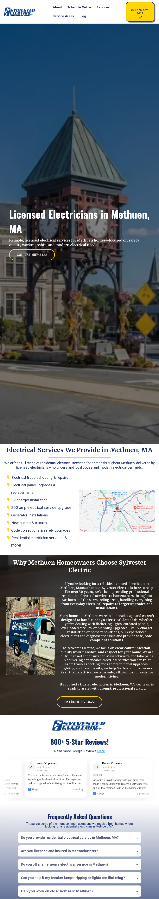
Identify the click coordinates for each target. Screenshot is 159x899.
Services (103, 7)
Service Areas (63, 16)
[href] (117, 511)
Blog (83, 16)
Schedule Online (79, 7)
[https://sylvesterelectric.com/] (20, 12)
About (57, 7)
